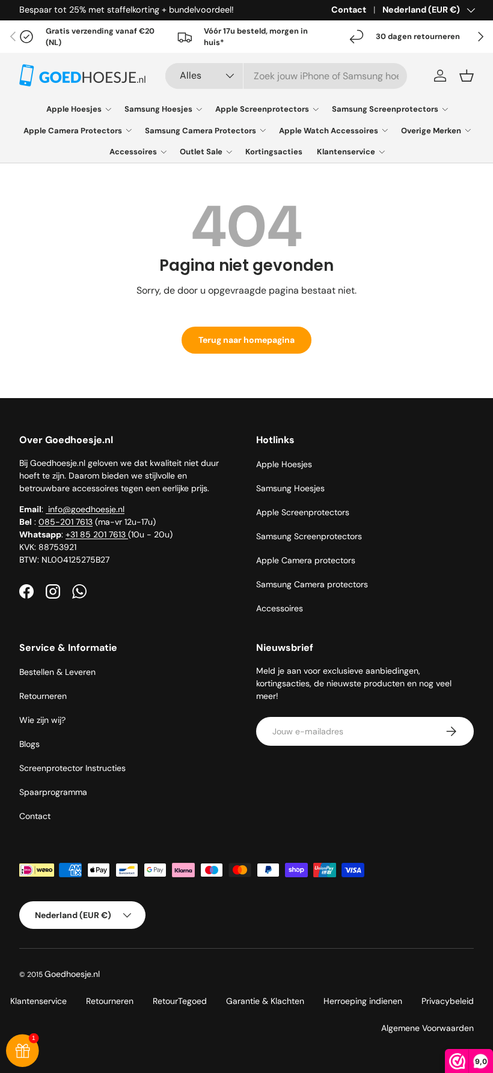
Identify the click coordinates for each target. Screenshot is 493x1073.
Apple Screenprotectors (262, 109)
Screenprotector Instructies (72, 768)
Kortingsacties (273, 152)
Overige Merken (431, 130)
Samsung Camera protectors (312, 584)
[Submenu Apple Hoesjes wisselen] (108, 109)
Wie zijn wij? (42, 720)
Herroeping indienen (362, 1001)
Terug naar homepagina (246, 339)
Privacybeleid (447, 1001)
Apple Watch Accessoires (328, 130)
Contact (348, 9)
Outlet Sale (201, 152)
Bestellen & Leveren (57, 671)
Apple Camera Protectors (72, 130)
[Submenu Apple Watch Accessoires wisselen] (385, 130)
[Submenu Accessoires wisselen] (163, 152)
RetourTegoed (180, 1001)
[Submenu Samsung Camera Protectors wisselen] (263, 130)
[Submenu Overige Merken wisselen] (468, 130)
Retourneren (43, 696)
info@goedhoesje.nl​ (85, 509)
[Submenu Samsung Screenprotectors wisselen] (445, 109)
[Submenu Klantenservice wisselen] (382, 152)
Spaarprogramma (53, 792)
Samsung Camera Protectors (200, 130)
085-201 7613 (65, 521)
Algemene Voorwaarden (427, 1028)
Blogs (29, 744)
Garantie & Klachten (265, 1001)
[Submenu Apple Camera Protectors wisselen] (128, 130)
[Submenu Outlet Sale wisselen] (229, 152)
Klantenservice (346, 152)
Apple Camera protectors (305, 560)
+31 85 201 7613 (97, 534)
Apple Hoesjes (74, 109)
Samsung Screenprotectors (385, 109)
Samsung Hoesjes (158, 109)
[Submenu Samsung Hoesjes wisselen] (199, 109)
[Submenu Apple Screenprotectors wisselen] (315, 109)
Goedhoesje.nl (72, 974)
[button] (466, 75)
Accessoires (133, 152)
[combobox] (286, 76)
